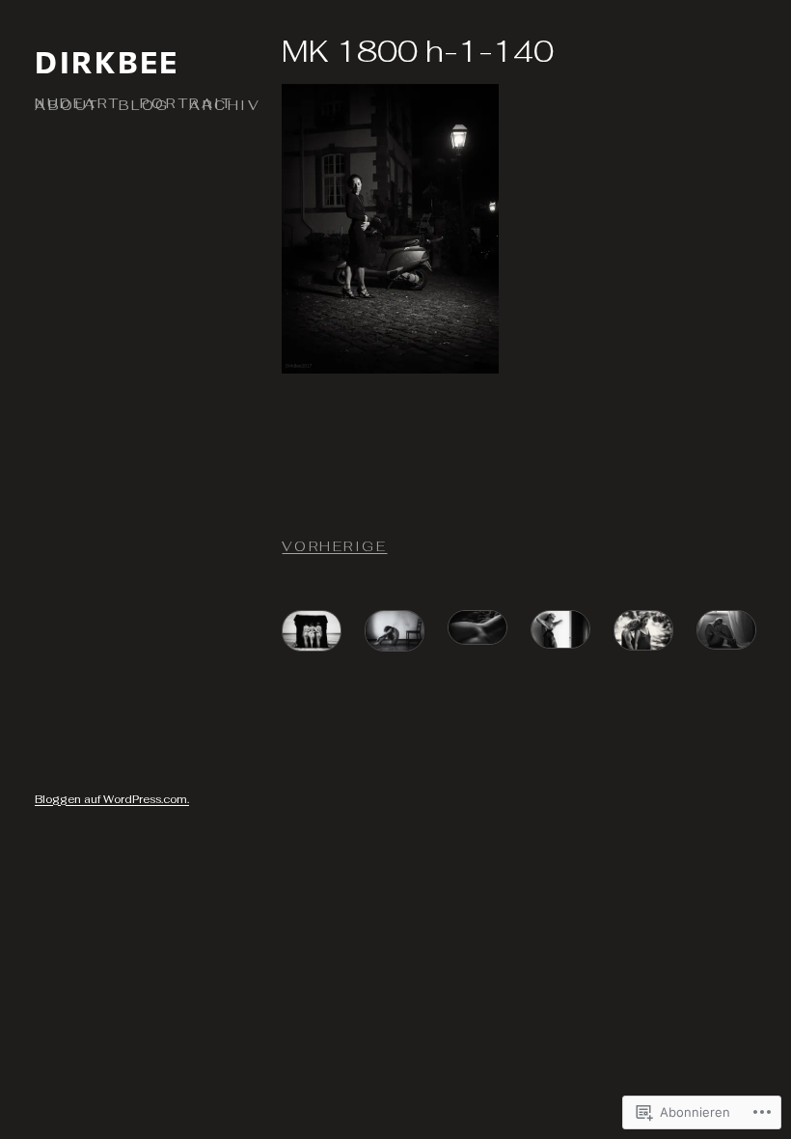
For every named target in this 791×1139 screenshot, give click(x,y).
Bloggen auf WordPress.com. (112, 799)
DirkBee (107, 61)
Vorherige (334, 546)
